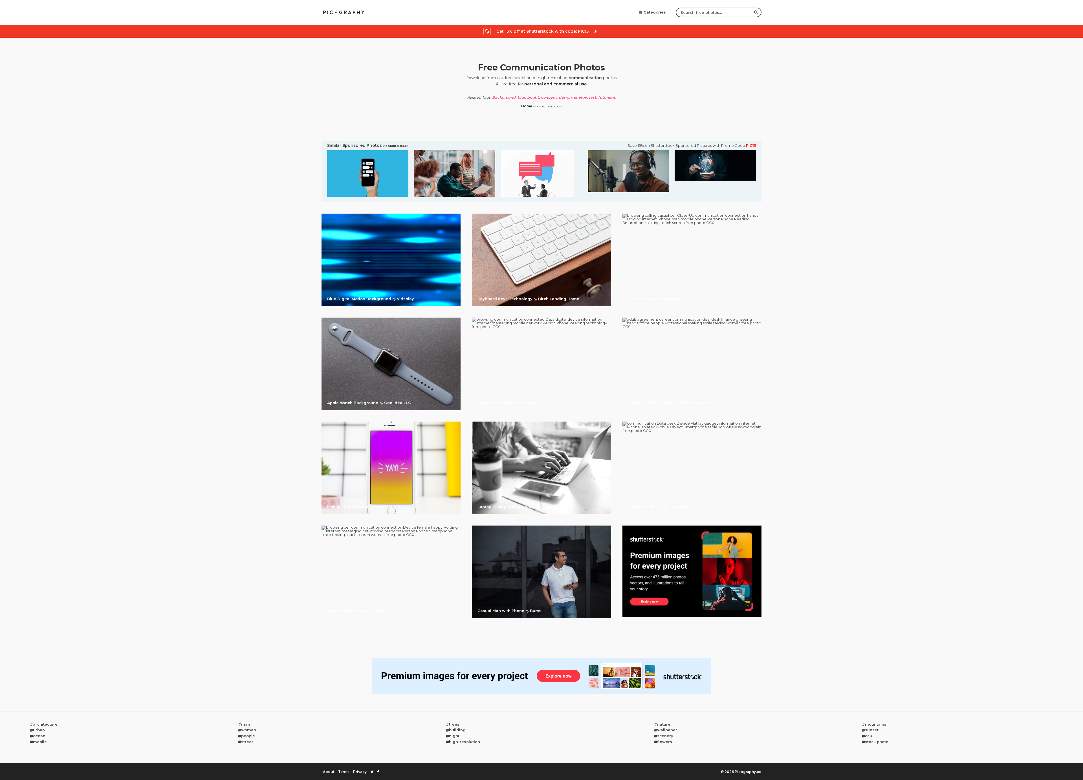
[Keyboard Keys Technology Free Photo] (541, 215)
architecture (45, 724)
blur (521, 97)
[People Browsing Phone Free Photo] (541, 319)
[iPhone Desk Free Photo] (691, 423)
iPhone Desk (641, 506)
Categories (655, 12)
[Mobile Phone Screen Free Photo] (391, 423)
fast (592, 97)
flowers (664, 741)
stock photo (876, 741)
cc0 (868, 736)
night (454, 736)
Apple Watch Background (353, 402)
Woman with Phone (347, 610)
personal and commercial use (555, 84)
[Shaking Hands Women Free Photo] (691, 319)
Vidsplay (405, 298)
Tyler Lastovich (674, 506)
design (565, 97)
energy (580, 97)
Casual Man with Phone (501, 610)
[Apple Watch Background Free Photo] (391, 319)
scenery (665, 736)
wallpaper (667, 730)
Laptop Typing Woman (500, 506)
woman (248, 730)
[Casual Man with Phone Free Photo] (541, 527)
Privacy (360, 772)
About (328, 772)
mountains (875, 724)
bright (533, 97)
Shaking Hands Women (652, 402)
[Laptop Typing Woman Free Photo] (541, 423)
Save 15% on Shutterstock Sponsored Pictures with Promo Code (692, 145)
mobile (40, 741)
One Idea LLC (397, 402)
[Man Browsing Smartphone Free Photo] (691, 215)
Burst (693, 298)
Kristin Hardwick (697, 402)
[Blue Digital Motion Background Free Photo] (391, 215)
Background (504, 97)
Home (526, 106)
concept (549, 97)
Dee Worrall (387, 506)
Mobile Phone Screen (349, 506)
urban (39, 730)
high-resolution (464, 741)
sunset (872, 730)
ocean (39, 736)
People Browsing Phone (502, 402)
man (245, 724)
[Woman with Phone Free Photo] (391, 527)
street (247, 741)
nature (663, 724)
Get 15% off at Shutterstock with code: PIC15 (542, 31)
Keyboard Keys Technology (505, 298)
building (457, 730)
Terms (343, 772)
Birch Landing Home (558, 298)
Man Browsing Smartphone (656, 298)
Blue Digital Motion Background (359, 298)
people (248, 736)
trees (454, 724)
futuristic (607, 97)
